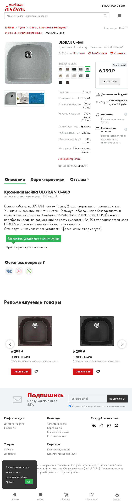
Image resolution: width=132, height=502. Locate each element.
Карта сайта (54, 428)
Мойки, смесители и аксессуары (48, 27)
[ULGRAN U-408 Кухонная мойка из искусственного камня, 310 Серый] (12, 99)
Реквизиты (10, 428)
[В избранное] (36, 371)
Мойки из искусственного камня (23, 32)
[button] (125, 114)
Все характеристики (69, 159)
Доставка (10, 453)
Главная (10, 27)
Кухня (22, 27)
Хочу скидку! (119, 64)
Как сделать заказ (58, 432)
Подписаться (117, 398)
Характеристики (47, 179)
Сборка (8, 449)
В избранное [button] (99, 53)
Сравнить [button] (119, 53)
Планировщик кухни (58, 449)
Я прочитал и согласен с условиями (98, 405)
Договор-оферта (14, 423)
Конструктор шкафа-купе (62, 453)
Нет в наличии (109, 81)
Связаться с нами (57, 423)
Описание (15, 179)
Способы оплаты (57, 436)
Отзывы (79, 179)
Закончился (21, 371)
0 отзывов (79, 53)
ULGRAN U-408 (20, 357)
